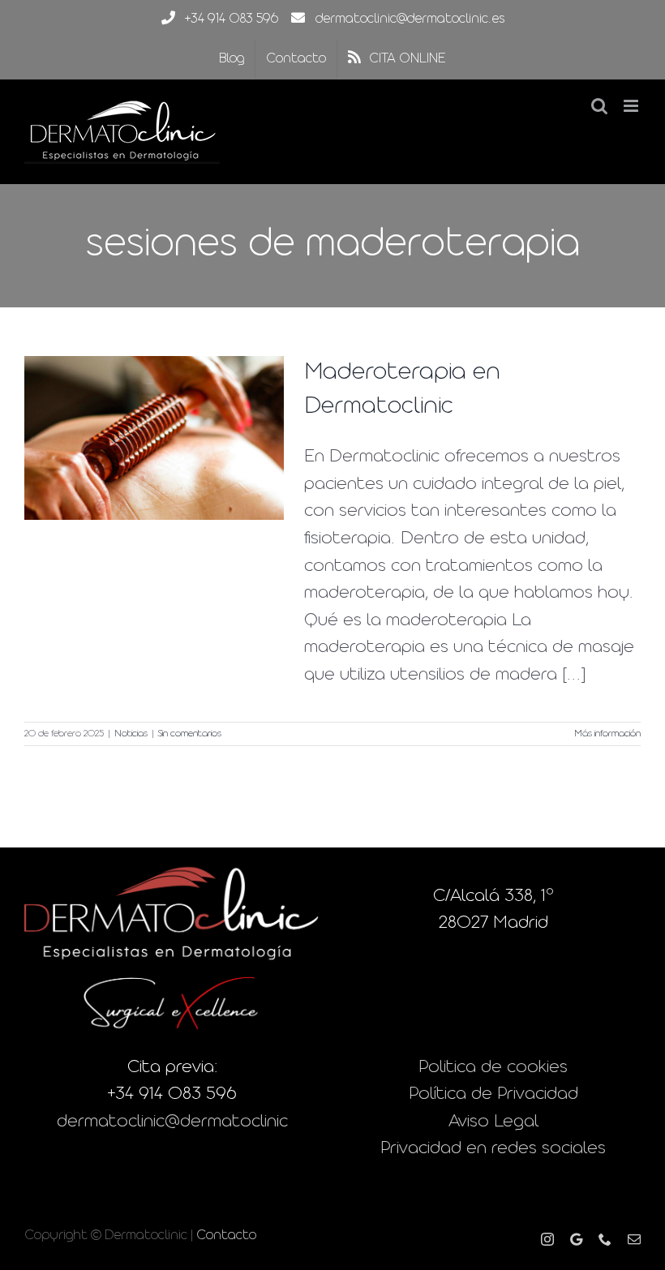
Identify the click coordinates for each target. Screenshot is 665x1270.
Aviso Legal (493, 1122)
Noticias (131, 734)
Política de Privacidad (493, 1094)
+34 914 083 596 (231, 19)
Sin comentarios (189, 734)
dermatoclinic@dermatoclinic (172, 1122)
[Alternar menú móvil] (632, 105)
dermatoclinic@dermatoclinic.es (409, 19)
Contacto (226, 1235)
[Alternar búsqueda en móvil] (599, 105)
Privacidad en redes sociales (493, 1148)
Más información (607, 734)
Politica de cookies (493, 1067)
